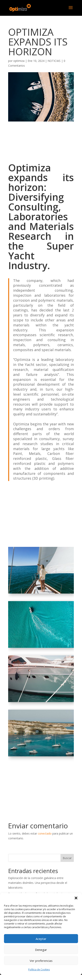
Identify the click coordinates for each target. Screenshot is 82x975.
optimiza (18, 61)
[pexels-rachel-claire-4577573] (41, 593)
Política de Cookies (39, 969)
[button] (76, 898)
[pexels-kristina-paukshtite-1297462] (41, 756)
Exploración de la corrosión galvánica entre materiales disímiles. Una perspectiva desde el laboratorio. (37, 882)
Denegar (41, 950)
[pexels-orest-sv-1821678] (41, 702)
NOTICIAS (54, 61)
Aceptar (41, 939)
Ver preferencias (41, 961)
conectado (45, 833)
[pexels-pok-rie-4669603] (41, 648)
